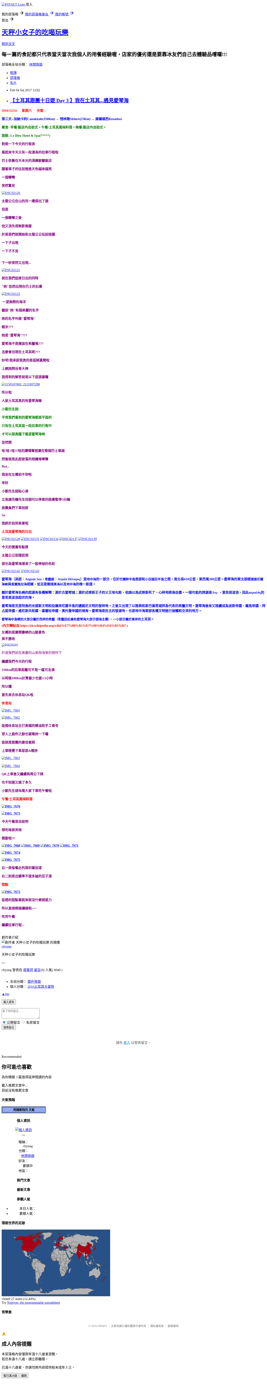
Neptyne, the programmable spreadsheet (33, 1302)
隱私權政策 (157, 1326)
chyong (6, 946)
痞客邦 (28, 970)
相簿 (13, 73)
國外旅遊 (34, 981)
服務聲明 (173, 1326)
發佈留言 (8, 1027)
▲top (5, 994)
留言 (37, 970)
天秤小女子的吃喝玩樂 (35, 32)
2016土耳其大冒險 (41, 986)
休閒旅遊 (36, 64)
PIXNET (102, 1326)
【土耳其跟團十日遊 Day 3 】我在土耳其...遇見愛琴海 (69, 100)
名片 (13, 83)
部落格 (15, 78)
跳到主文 (8, 44)
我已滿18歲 (10, 1375)
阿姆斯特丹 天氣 (24, 1109)
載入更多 (8, 1002)
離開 (24, 1375)
